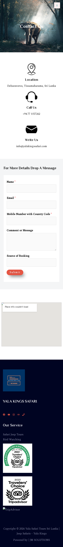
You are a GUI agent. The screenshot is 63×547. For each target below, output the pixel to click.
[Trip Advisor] (18, 415)
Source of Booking (18, 256)
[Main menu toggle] (57, 5)
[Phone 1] (23, 415)
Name (11, 182)
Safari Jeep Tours (13, 435)
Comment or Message (20, 230)
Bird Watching (12, 439)
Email (11, 198)
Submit (15, 272)
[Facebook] (4, 415)
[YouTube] (9, 415)
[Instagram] (14, 415)
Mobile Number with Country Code (29, 214)
